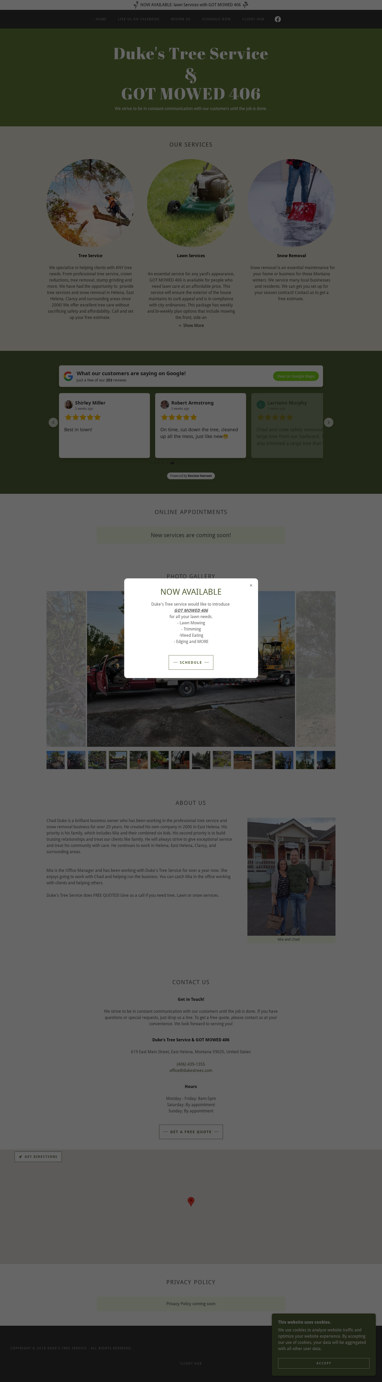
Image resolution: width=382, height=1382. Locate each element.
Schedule (191, 662)
